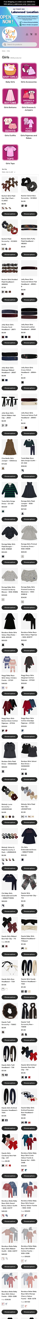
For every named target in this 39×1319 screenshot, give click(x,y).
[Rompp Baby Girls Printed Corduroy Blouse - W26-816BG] (10, 576)
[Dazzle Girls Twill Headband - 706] (10, 1054)
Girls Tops (10, 163)
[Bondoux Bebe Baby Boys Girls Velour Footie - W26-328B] (10, 1280)
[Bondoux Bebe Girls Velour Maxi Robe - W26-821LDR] (10, 621)
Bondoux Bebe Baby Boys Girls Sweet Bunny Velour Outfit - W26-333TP (9, 1204)
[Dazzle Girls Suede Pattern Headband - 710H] (29, 968)
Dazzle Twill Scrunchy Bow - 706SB (27, 1024)
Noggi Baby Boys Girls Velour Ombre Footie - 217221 (9, 677)
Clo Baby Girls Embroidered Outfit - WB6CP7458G (9, 895)
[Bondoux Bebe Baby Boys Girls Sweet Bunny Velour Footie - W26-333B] (29, 1189)
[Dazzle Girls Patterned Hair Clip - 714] (29, 882)
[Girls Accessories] (29, 71)
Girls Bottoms (10, 107)
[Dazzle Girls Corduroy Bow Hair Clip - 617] (10, 1142)
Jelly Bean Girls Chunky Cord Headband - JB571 (9, 327)
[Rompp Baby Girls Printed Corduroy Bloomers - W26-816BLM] (29, 576)
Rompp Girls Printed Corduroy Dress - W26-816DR (29, 546)
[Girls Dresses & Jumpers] (29, 96)
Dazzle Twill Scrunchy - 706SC (9, 1023)
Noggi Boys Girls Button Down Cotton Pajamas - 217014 (10, 720)
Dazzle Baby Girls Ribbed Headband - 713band (28, 938)
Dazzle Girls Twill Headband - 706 (8, 1066)
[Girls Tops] (10, 152)
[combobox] (19, 44)
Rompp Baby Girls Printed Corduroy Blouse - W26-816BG (10, 589)
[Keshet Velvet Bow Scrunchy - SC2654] (29, 184)
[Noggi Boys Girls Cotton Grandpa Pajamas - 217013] (29, 707)
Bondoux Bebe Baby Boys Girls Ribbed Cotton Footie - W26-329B (29, 1249)
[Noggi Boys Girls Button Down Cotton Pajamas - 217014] (10, 707)
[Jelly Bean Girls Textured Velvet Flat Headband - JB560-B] (29, 268)
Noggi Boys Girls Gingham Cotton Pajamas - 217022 (27, 677)
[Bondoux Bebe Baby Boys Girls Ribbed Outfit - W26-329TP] (10, 1235)
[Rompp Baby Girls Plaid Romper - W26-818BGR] (10, 533)
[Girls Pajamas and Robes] (29, 124)
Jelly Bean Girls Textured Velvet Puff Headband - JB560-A (29, 416)
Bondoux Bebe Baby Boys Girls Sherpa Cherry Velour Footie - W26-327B (29, 1295)
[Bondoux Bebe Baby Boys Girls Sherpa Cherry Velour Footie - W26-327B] (29, 1280)
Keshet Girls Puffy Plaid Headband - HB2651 (28, 241)
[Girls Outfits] (10, 124)
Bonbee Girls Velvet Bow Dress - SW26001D (28, 763)
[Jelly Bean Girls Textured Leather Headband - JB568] (29, 313)
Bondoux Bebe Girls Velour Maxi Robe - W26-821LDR (9, 634)
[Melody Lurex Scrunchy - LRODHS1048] (10, 793)
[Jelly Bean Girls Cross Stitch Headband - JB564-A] (29, 356)
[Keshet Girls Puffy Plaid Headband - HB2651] (29, 227)
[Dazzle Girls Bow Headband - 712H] (10, 968)
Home (3, 51)
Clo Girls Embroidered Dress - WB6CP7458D (28, 849)
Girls (8, 51)
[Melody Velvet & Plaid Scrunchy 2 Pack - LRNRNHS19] (10, 836)
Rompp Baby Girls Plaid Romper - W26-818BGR (8, 546)
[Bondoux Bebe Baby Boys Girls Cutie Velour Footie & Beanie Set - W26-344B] (29, 1142)
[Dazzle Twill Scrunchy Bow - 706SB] (29, 1011)
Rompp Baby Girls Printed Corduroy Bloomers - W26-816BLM (28, 590)
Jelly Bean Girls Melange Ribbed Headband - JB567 (9, 370)
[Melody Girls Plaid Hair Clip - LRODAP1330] (29, 793)
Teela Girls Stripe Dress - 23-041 (8, 502)
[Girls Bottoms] (10, 96)
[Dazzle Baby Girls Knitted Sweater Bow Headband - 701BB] (29, 1096)
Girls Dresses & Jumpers (29, 108)
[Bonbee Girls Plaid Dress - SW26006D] (10, 750)
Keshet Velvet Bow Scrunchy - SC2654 (29, 197)
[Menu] (36, 34)
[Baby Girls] (10, 71)
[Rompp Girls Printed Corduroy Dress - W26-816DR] (29, 533)
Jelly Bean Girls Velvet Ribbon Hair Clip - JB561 (9, 415)
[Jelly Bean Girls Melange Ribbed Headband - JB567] (10, 356)
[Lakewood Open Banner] (19, 8)
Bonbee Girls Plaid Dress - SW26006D (9, 762)
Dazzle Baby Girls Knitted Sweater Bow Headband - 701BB (27, 1111)
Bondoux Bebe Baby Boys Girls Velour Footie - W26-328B (9, 1294)
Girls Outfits (10, 135)
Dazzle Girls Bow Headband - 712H (8, 980)
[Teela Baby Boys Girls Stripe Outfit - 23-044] (29, 447)
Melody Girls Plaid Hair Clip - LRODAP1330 (28, 806)
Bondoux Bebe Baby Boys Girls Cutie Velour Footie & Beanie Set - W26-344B (29, 1158)
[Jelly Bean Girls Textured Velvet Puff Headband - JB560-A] (29, 402)
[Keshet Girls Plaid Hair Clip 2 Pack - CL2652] (10, 184)
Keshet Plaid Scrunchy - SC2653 (9, 240)
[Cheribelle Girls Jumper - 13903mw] (10, 447)
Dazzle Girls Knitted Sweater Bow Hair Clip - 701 (28, 1067)
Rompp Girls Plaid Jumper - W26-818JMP (28, 503)
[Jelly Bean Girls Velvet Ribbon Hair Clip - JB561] (10, 402)
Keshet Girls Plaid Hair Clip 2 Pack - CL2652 (8, 198)
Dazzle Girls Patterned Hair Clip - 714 (29, 895)
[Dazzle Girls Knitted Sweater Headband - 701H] (10, 1096)
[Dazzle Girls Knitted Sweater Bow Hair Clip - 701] (29, 1054)
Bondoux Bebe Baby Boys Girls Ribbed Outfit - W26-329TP (9, 1248)
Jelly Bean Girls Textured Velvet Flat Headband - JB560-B (29, 283)
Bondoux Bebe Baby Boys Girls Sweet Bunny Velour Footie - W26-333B (29, 1204)
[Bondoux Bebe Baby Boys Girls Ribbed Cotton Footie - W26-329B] (29, 1235)
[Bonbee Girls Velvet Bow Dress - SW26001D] (29, 750)
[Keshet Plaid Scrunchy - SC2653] (10, 227)
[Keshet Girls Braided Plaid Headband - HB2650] (10, 268)
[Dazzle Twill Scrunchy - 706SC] (10, 1011)
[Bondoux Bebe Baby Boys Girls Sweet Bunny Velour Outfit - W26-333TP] (10, 1189)
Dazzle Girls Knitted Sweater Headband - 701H (10, 1110)
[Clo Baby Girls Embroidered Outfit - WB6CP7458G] (10, 882)
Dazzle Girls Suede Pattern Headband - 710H (29, 981)
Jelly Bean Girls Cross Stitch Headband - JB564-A (28, 371)
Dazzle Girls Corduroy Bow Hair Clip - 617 (9, 1155)
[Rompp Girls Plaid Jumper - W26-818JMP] (29, 490)
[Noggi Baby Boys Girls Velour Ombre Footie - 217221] (10, 664)
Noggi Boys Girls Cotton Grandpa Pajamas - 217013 (27, 720)
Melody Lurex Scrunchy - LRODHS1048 (7, 806)
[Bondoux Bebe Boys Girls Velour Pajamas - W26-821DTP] (29, 621)
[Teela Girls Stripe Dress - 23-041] (10, 490)
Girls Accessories (29, 82)
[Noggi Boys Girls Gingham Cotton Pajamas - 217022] (29, 664)
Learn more (31, 4)
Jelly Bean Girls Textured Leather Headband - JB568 (28, 327)
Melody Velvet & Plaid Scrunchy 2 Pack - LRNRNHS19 (9, 849)
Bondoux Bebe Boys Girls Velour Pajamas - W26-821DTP (29, 634)
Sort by (4, 169)
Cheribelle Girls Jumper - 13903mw (9, 459)
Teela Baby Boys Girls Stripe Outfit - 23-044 (28, 460)
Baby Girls (10, 82)
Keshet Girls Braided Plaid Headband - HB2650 (10, 281)
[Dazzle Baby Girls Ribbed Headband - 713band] (29, 925)
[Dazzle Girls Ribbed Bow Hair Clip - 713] (10, 925)
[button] (31, 34)
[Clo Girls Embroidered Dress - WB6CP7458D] (29, 836)
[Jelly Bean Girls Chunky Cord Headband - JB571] (10, 313)
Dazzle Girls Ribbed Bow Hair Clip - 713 (9, 937)
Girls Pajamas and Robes (29, 136)
